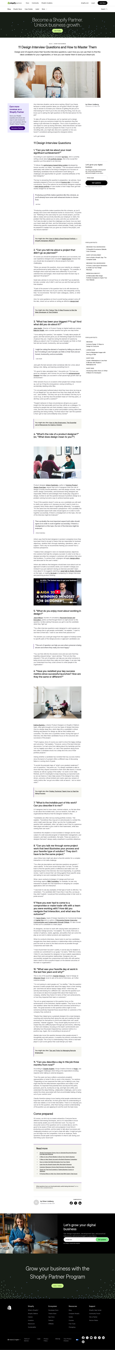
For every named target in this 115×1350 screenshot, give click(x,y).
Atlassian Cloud (39, 978)
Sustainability (32, 1327)
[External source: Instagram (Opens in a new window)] (95, 1337)
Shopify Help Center (95, 1310)
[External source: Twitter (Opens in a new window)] (75, 1203)
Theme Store (52, 1313)
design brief (74, 301)
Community (35, 3)
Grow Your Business (60, 43)
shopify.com (85, 3)
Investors (31, 1320)
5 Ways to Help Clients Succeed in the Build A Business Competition (58, 1159)
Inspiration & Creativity (93, 273)
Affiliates (51, 1324)
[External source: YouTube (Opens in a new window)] (91, 1337)
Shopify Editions (33, 1313)
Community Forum (94, 1313)
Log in (93, 3)
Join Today (57, 31)
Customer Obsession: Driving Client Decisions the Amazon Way (57, 1167)
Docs (27, 3)
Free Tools (72, 1324)
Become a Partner (17, 128)
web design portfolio (42, 186)
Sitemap (57, 1339)
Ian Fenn (65, 157)
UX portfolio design (55, 159)
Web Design (89, 341)
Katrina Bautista (39, 725)
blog (50, 43)
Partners (50, 1320)
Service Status (93, 1320)
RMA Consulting (53, 881)
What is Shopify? (33, 1310)
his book (54, 573)
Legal (38, 1339)
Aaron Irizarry (41, 918)
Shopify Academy (46, 3)
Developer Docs (53, 1310)
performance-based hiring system (56, 165)
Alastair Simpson (59, 976)
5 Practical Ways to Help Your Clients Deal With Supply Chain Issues (58, 1173)
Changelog (72, 1327)
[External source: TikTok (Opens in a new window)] (99, 1337)
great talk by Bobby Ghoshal (71, 571)
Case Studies (29, 9)
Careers (30, 1317)
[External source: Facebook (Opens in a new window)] (71, 1203)
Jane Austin (38, 328)
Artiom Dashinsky (52, 485)
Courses (71, 1320)
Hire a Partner (93, 1317)
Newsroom (31, 1324)
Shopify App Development (93, 255)
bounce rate (65, 182)
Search (103, 9)
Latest (37, 9)
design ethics (75, 558)
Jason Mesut (38, 618)
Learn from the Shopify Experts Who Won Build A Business (56, 1164)
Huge (76, 1069)
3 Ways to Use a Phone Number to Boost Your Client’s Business (57, 1156)
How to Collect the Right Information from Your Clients (55, 1162)
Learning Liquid (90, 350)
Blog (9, 9)
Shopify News (17, 9)
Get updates (96, 183)
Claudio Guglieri (48, 1069)
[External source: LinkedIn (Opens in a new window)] (79, 1203)
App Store (51, 1317)
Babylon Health (39, 330)
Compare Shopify (74, 1313)
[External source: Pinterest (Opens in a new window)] (83, 1341)
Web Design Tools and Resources (95, 247)
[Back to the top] (9, 1307)
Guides (71, 1317)
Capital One (39, 920)
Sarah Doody (66, 259)
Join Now (103, 3)
